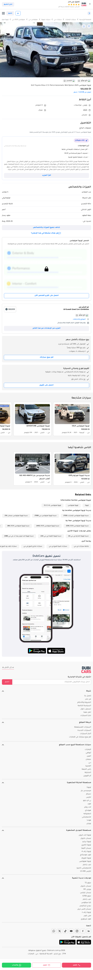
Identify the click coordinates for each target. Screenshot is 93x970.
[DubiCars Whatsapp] (54, 931)
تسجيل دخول (85, 709)
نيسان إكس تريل (84, 909)
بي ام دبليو (87, 801)
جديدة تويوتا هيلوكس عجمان (18, 516)
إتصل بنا (87, 696)
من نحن (88, 699)
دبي (89, 763)
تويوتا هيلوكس (73, 505)
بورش (88, 824)
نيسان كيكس (85, 893)
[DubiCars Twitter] (59, 931)
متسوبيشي (86, 817)
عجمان (88, 759)
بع (18, 13)
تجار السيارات (85, 716)
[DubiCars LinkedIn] (88, 931)
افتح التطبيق (8, 4)
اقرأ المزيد (46, 175)
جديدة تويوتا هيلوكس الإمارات (78, 516)
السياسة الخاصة (84, 706)
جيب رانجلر (87, 865)
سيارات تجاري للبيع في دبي (32, 546)
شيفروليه (87, 814)
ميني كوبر (87, 916)
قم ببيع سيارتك (46, 357)
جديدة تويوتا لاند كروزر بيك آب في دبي (21, 536)
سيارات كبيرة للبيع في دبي (58, 546)
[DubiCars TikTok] (65, 931)
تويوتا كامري (86, 845)
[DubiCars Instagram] (77, 931)
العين (89, 756)
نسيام (88, 794)
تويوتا (87, 505)
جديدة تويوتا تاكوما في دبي (52, 536)
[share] (84, 26)
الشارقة (88, 773)
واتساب (15, 965)
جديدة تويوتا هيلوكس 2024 (20, 526)
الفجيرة (88, 766)
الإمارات (88, 750)
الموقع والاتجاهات (79, 319)
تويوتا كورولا (86, 858)
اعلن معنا (87, 712)
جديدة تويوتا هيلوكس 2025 (50, 526)
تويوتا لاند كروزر (85, 835)
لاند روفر (87, 807)
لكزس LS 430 (85, 871)
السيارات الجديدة (84, 730)
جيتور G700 (86, 896)
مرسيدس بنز (86, 791)
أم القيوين (87, 776)
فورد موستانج (85, 855)
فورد (89, 804)
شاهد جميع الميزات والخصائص (46, 228)
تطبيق (10, 13)
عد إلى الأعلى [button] (9, 668)
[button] (90, 4)
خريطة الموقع (85, 722)
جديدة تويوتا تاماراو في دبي (80, 536)
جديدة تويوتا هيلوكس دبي (48, 516)
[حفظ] (89, 26)
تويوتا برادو (86, 842)
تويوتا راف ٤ (86, 913)
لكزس (88, 797)
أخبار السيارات (85, 734)
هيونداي (88, 810)
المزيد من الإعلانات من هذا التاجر (46, 328)
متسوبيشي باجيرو (84, 868)
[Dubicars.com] (86, 669)
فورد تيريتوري (86, 919)
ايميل (45, 965)
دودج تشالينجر (85, 906)
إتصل (75, 965)
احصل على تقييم (47, 385)
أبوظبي (88, 753)
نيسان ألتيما (86, 848)
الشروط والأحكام (84, 702)
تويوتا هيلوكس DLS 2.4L (52, 505)
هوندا (89, 820)
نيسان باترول (85, 838)
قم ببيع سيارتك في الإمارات (80, 737)
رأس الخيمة (86, 769)
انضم (7, 682)
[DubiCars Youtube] (71, 931)
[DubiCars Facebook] (83, 931)
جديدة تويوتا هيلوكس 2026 (79, 526)
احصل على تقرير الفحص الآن (47, 296)
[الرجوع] (89, 13)
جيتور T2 (88, 883)
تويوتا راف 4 (86, 852)
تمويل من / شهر (82, 92)
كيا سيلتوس (86, 903)
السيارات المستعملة (82, 727)
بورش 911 (87, 889)
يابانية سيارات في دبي (81, 546)
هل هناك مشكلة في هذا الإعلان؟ (44, 233)
